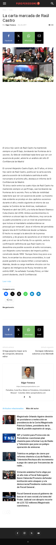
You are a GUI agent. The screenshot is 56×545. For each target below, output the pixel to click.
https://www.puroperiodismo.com (28, 386)
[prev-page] (4, 512)
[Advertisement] (28, 113)
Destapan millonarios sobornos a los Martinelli (42, 352)
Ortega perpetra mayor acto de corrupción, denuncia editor (15, 354)
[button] (52, 3)
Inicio (4, 10)
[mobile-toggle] (4, 3)
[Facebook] (25, 397)
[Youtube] (38, 533)
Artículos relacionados (13, 408)
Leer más (7, 281)
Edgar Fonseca (11, 25)
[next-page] (8, 512)
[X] (31, 397)
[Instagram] (24, 533)
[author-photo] (28, 379)
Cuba (11, 10)
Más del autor (32, 408)
